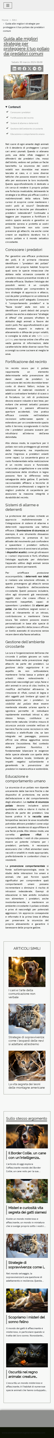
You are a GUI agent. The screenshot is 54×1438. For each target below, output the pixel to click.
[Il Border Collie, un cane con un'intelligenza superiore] (27, 1136)
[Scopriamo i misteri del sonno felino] (27, 1300)
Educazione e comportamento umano (27, 134)
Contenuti (14, 107)
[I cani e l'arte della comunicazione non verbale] (27, 972)
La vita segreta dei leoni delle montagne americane (27, 1085)
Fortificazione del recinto (22, 118)
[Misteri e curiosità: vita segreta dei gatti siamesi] (27, 1190)
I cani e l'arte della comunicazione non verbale (22, 994)
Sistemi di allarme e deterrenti (24, 123)
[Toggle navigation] (8, 5)
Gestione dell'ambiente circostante (26, 128)
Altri (14, 19)
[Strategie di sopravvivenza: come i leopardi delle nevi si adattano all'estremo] (27, 1019)
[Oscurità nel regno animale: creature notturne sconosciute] (27, 1354)
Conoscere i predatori (20, 112)
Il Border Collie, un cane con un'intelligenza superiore (27, 1157)
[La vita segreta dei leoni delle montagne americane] (27, 1066)
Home (5, 19)
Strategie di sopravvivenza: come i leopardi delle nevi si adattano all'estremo (26, 1040)
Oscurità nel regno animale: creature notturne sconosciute (25, 1376)
